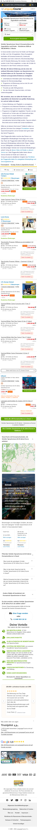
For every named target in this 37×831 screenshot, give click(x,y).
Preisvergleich (5, 164)
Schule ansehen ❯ (29, 188)
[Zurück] (1, 164)
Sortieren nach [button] (20, 170)
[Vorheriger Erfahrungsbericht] (3, 701)
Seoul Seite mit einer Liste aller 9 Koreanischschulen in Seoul (18, 506)
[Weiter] (35, 164)
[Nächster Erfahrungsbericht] (33, 701)
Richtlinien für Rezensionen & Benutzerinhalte (18, 816)
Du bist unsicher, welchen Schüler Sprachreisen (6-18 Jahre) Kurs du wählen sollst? (18, 602)
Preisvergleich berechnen (18, 38)
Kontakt (17, 812)
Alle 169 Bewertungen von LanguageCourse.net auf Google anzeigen (17, 746)
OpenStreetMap (31, 471)
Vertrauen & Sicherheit (11, 820)
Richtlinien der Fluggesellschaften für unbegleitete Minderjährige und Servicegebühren (18, 159)
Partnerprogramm (25, 820)
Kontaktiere (25, 128)
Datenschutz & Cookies (26, 809)
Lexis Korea (6, 546)
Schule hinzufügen (18, 823)
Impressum (25, 812)
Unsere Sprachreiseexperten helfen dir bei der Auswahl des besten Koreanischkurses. (16, 607)
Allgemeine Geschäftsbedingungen (18, 805)
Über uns (10, 812)
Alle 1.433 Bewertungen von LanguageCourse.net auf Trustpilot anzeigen (17, 733)
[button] (1, 1)
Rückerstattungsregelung (10, 809)
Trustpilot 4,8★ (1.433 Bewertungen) (14, 5)
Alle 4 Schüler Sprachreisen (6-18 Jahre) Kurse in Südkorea (18, 429)
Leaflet (24, 471)
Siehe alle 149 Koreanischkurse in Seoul (17, 419)
